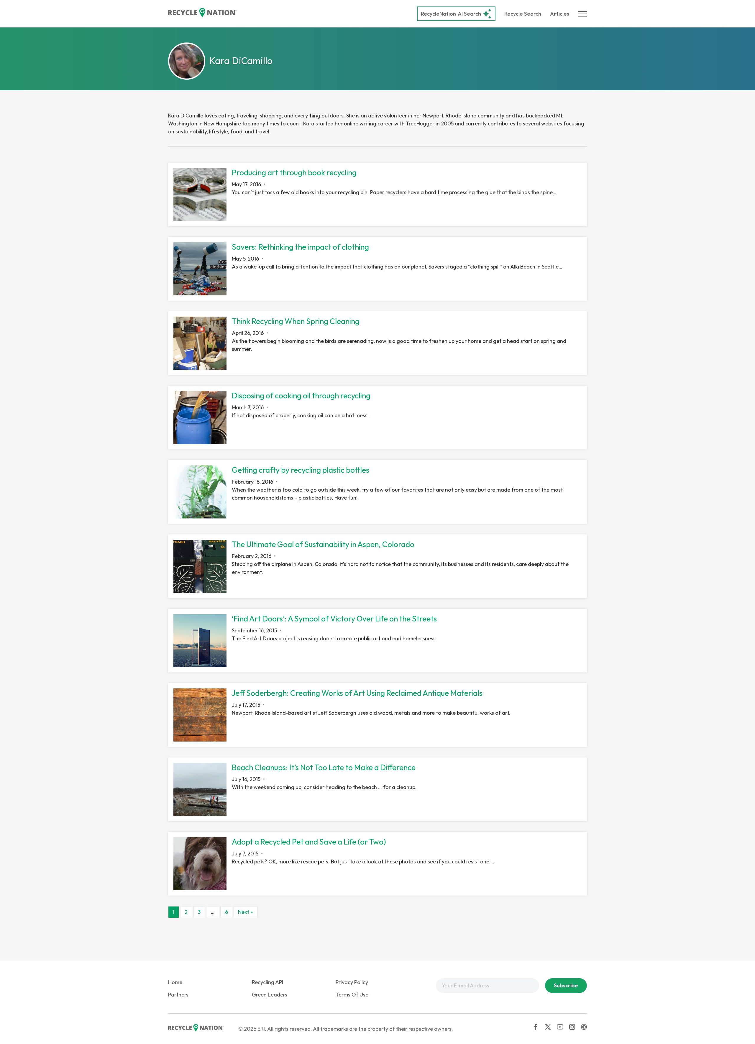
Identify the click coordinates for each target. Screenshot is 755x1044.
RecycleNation (438, 13)
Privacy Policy (352, 982)
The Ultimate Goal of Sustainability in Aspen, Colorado (323, 544)
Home (175, 982)
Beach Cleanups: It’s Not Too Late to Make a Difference (324, 767)
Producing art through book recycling (294, 172)
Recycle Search (522, 13)
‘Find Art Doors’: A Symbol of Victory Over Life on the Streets (334, 619)
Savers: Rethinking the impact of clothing (300, 247)
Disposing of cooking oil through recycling (301, 395)
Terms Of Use (352, 994)
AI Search (451, 13)
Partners (178, 994)
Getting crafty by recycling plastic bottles (300, 470)
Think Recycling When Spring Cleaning (296, 321)
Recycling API (267, 982)
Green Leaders (269, 994)
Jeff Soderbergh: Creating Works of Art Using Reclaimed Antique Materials (357, 693)
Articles (559, 13)
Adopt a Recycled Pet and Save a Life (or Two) (309, 842)
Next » (245, 912)
